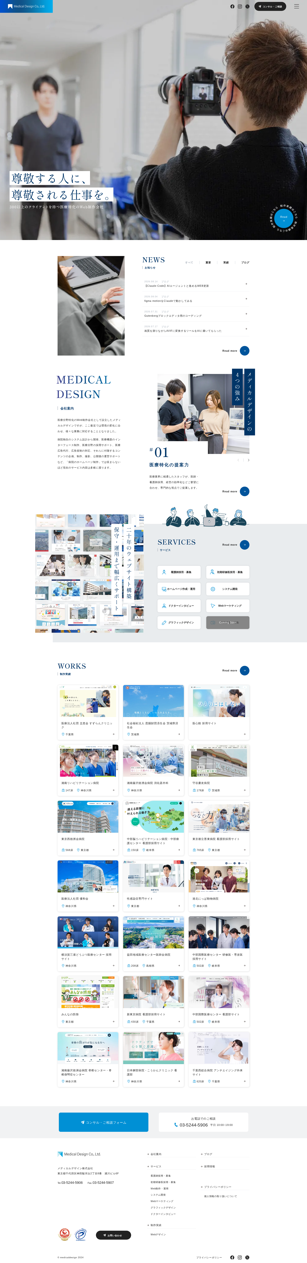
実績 (226, 262)
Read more (229, 350)
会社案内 (156, 1154)
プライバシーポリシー (218, 1187)
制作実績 (156, 1225)
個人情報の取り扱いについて (220, 1196)
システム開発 (158, 1194)
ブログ (245, 262)
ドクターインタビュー (163, 1214)
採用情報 (209, 1166)
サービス (156, 1166)
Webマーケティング (162, 1201)
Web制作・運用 (159, 1188)
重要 (208, 262)
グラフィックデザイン (163, 1207)
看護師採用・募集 (161, 1175)
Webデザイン (158, 1234)
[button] (248, 460)
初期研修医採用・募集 (163, 1182)
